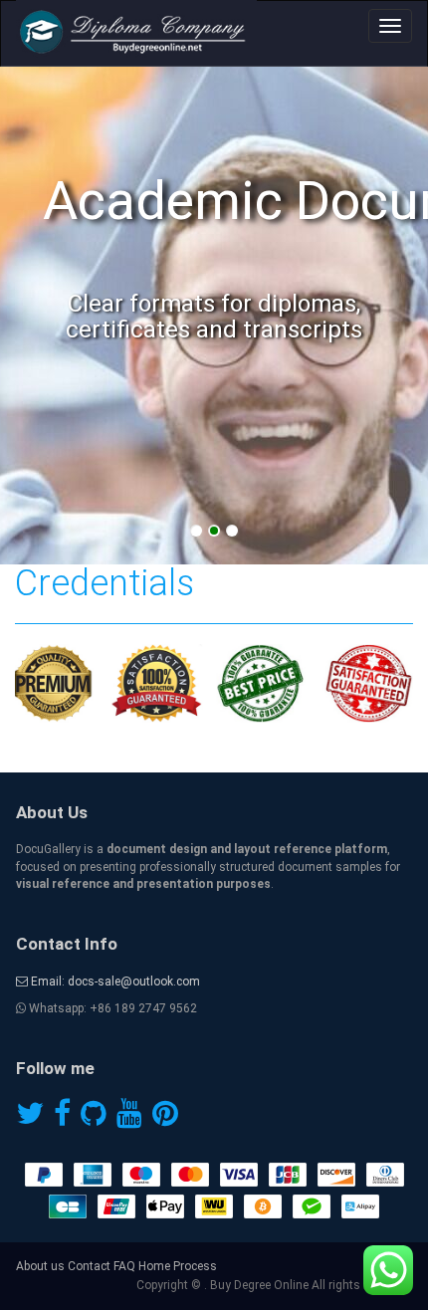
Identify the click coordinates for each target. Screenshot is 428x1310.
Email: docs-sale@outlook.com (114, 981)
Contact (89, 1266)
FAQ (124, 1266)
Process (195, 1266)
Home (154, 1266)
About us (40, 1266)
